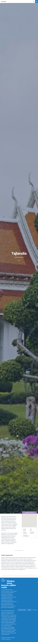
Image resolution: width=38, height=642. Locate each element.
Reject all (29, 609)
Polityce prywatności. (6, 639)
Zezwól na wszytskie (22, 609)
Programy (19, 260)
